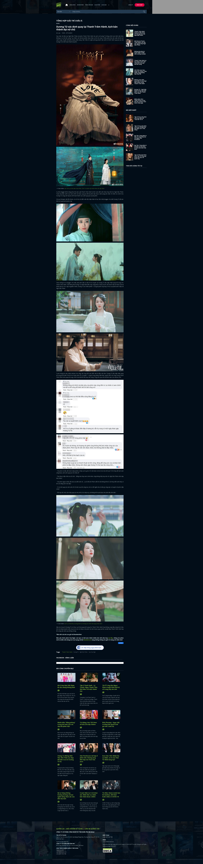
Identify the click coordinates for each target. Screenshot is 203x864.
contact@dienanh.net (108, 841)
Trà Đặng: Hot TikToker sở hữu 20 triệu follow (88, 723)
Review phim (80, 5)
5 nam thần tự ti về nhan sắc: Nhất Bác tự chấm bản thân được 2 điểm (89, 795)
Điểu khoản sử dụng (74, 829)
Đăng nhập (139, 5)
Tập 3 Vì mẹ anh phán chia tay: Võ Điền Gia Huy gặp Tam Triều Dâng (140, 127)
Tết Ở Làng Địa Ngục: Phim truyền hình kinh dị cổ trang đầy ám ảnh (111, 687)
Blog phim (97, 5)
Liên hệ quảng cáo (92, 829)
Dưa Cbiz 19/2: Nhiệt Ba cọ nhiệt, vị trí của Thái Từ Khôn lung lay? (110, 758)
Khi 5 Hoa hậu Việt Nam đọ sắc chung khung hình (66, 686)
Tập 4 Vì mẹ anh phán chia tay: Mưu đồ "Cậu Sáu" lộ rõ (140, 118)
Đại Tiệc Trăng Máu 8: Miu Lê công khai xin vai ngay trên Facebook (140, 137)
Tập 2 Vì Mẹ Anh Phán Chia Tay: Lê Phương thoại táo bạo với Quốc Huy (140, 156)
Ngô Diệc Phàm (84, 652)
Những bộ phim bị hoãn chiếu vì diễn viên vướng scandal (140, 53)
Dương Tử (76, 652)
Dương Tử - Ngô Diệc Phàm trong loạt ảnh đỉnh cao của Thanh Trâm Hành (140, 91)
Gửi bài (121, 643)
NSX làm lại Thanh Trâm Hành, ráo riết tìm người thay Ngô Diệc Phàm (140, 43)
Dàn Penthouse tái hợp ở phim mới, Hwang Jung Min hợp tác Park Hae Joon (89, 758)
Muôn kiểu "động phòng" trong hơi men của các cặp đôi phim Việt (66, 724)
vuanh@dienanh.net (61, 852)
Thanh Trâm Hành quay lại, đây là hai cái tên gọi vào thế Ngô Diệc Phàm (139, 33)
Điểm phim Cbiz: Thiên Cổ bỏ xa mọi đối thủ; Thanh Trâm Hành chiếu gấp (140, 101)
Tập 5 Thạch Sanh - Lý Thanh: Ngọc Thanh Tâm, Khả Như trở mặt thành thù (89, 688)
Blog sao (104, 5)
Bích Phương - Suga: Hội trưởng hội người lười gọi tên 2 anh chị (110, 724)
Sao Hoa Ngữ (92, 652)
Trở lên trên (169, 862)
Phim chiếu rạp (89, 5)
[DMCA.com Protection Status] (107, 850)
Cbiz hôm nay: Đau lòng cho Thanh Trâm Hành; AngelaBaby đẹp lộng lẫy (140, 72)
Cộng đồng (72, 5)
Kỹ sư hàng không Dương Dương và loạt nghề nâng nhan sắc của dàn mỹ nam (66, 796)
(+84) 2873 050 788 (61, 854)
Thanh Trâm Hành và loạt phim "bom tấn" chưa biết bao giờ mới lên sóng (140, 62)
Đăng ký (130, 5)
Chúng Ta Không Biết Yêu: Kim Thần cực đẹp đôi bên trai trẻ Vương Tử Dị (65, 758)
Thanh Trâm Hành (67, 652)
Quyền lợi (60, 829)
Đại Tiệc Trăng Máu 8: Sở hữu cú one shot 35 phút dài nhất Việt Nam (140, 147)
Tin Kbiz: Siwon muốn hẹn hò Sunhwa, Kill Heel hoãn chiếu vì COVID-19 (111, 795)
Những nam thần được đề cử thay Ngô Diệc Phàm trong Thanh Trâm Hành (140, 81)
